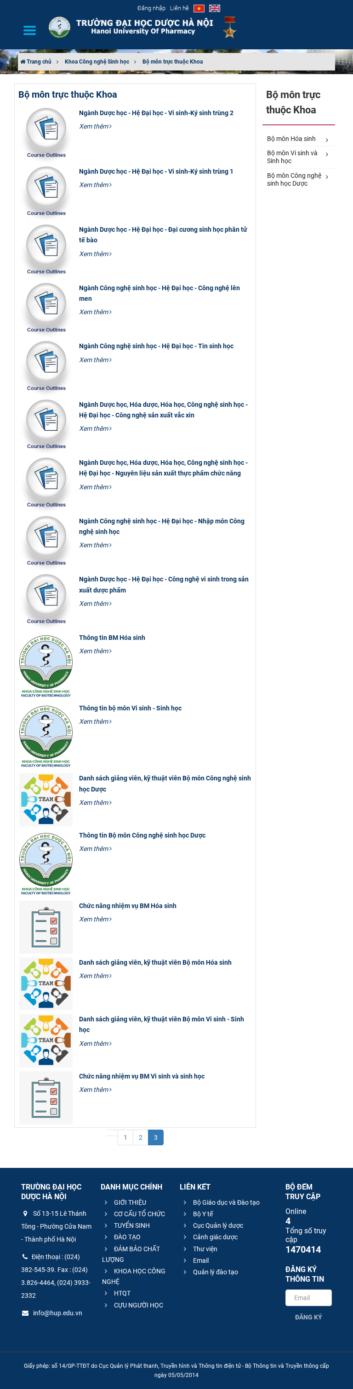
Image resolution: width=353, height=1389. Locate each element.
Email (200, 1260)
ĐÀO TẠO (127, 1237)
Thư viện (204, 1249)
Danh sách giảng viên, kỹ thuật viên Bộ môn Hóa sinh (155, 962)
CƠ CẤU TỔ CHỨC (139, 1214)
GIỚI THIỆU (129, 1202)
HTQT (122, 1293)
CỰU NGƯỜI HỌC (138, 1305)
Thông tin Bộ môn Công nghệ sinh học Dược (142, 835)
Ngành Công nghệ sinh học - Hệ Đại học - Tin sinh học (156, 346)
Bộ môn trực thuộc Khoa (172, 62)
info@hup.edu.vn (57, 1313)
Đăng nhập (151, 8)
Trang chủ (38, 62)
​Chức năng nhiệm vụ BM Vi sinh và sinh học (142, 1076)
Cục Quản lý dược (217, 1225)
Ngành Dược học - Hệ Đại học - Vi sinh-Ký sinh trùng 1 (156, 171)
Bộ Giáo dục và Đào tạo (226, 1202)
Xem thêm (94, 126)
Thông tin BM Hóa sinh (112, 637)
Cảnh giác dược (215, 1237)
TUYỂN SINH (131, 1225)
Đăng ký (308, 1317)
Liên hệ (179, 8)
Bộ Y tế (202, 1214)
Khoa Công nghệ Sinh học (97, 62)
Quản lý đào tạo (215, 1272)
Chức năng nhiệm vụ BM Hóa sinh (127, 905)
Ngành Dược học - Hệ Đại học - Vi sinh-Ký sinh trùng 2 (156, 113)
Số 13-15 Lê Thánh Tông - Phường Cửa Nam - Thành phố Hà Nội (56, 1226)
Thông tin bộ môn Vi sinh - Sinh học (130, 708)
